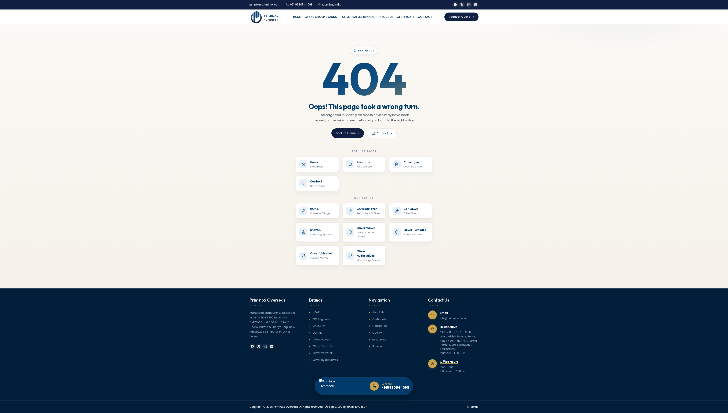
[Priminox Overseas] (265, 16)
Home (297, 17)
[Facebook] (455, 5)
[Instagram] (469, 5)
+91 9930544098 (301, 4)
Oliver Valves (321, 339)
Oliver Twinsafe (323, 346)
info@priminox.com (267, 4)
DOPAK (317, 333)
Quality (377, 333)
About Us (386, 17)
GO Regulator (322, 319)
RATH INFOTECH (357, 407)
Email (444, 313)
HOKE (316, 312)
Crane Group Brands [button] (321, 17)
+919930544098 (395, 387)
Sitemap (378, 346)
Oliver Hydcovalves (325, 360)
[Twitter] (462, 5)
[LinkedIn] (476, 5)
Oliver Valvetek (323, 353)
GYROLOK (319, 326)
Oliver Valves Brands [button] (358, 17)
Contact (425, 17)
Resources (379, 339)
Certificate (405, 17)
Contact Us (384, 133)
